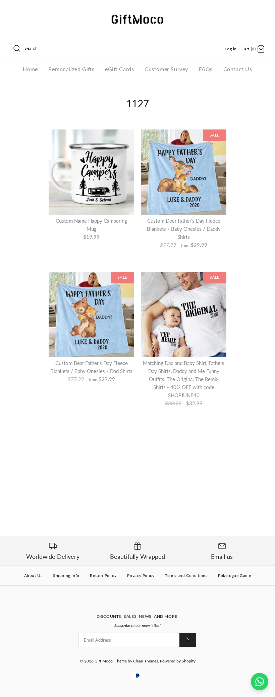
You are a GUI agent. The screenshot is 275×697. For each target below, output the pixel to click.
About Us (33, 575)
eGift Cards (119, 69)
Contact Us (237, 69)
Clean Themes (145, 660)
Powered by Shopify (178, 660)
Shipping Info (66, 575)
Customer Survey (166, 69)
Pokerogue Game (234, 575)
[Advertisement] (137, 459)
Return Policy (103, 575)
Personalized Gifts (71, 69)
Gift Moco (104, 660)
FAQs (206, 69)
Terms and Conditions (186, 575)
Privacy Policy (140, 575)
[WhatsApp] (260, 682)
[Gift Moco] (137, 11)
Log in (231, 48)
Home (30, 69)
